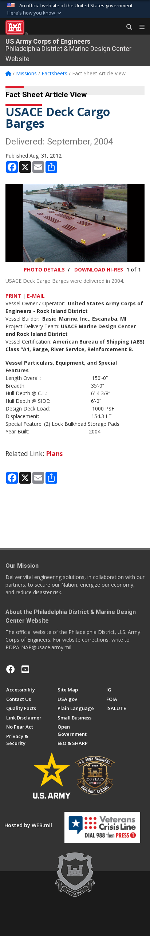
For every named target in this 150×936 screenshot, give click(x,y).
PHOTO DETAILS (44, 269)
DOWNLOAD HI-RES (98, 269)
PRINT (13, 295)
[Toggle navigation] (139, 27)
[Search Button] (126, 27)
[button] (35, 13)
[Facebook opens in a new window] (10, 669)
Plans (54, 453)
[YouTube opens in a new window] (25, 669)
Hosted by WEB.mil (28, 825)
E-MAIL (36, 295)
